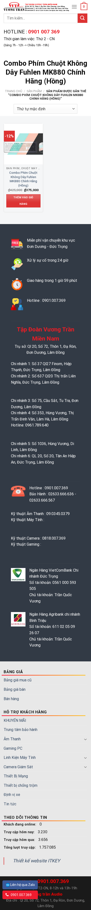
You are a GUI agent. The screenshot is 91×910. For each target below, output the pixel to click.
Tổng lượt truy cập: (20, 847)
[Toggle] (85, 739)
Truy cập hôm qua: (20, 840)
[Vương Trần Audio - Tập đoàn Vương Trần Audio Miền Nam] (37, 6)
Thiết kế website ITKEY (36, 861)
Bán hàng (11, 699)
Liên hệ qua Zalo (22, 885)
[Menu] (74, 7)
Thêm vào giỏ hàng (23, 200)
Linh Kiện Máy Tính (20, 757)
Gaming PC (13, 748)
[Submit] (82, 18)
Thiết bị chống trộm (20, 785)
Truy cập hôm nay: (19, 832)
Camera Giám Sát (18, 767)
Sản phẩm (34, 91)
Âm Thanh (12, 739)
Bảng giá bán (14, 689)
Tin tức (10, 804)
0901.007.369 (21, 895)
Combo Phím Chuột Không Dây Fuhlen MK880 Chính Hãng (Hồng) (23, 179)
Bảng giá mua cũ (18, 680)
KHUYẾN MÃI (15, 720)
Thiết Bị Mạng (16, 776)
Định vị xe (12, 794)
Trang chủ (13, 91)
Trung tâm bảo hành (20, 729)
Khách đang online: (20, 824)
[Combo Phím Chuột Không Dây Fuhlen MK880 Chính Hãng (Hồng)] (24, 143)
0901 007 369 (43, 32)
